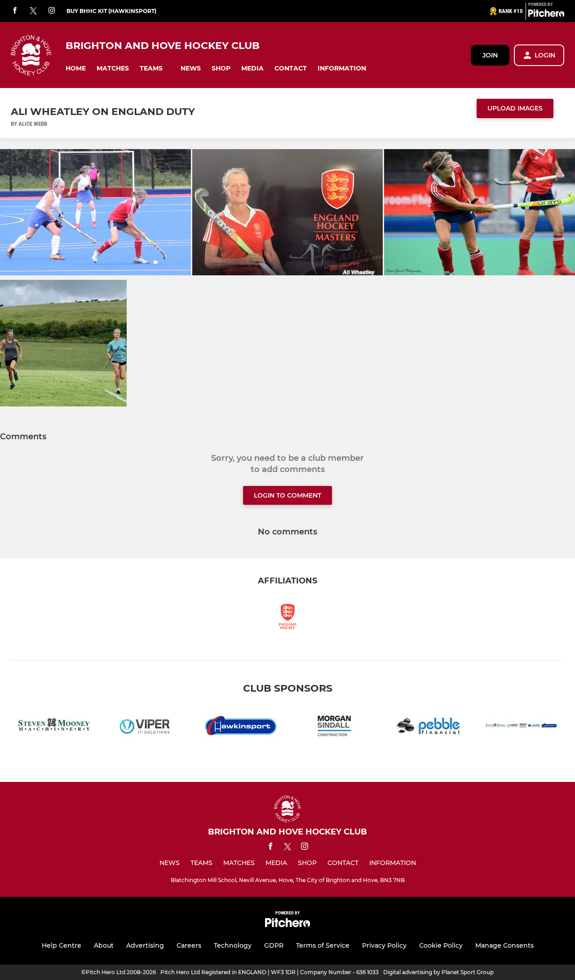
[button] (75, 68)
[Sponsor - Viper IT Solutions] (147, 727)
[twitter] (33, 11)
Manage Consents (504, 945)
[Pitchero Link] (546, 14)
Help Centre (61, 945)
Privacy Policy (384, 945)
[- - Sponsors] (521, 727)
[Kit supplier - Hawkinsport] (241, 727)
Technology (233, 945)
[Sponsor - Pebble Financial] (428, 727)
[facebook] (15, 11)
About (104, 945)
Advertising (145, 945)
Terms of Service (322, 945)
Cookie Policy (441, 945)
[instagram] (52, 11)
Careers (189, 945)
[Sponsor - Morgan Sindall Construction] (334, 727)
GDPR (273, 945)
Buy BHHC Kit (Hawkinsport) (111, 11)
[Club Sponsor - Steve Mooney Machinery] (54, 727)
